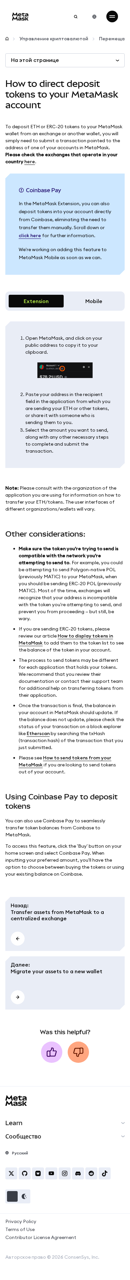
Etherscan (38, 733)
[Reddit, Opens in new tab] (91, 1173)
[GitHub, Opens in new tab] (25, 1173)
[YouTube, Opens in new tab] (51, 1173)
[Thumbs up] (51, 1052)
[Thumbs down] (78, 1052)
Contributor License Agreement (40, 1237)
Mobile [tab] (93, 301)
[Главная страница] (7, 38)
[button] (17, 1196)
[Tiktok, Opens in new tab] (105, 1173)
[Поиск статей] (76, 17)
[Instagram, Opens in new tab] (65, 1173)
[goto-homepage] (20, 16)
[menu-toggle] (112, 16)
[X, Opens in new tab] (11, 1173)
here (29, 162)
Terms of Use (20, 1229)
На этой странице (35, 60)
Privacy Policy (20, 1221)
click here (30, 235)
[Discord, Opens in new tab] (78, 1173)
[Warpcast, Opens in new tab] (38, 1173)
